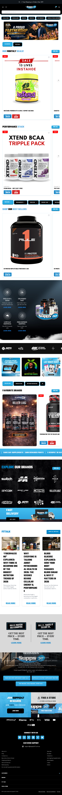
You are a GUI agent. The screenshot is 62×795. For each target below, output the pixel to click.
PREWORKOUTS (20, 202)
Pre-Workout (41, 18)
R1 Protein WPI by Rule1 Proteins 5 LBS (16, 269)
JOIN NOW (15, 711)
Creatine (32, 18)
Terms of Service (6, 762)
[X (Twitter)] (29, 737)
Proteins (7, 202)
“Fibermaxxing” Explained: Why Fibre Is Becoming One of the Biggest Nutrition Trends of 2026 (10, 568)
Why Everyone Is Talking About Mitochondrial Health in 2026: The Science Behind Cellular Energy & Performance (30, 572)
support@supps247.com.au (32, 746)
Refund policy (5, 764)
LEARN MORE (7, 307)
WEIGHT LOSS (45, 202)
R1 (42, 384)
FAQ (3, 753)
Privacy (58, 791)
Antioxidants (50, 760)
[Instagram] (24, 737)
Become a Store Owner (8, 758)
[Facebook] (19, 737)
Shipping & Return (6, 760)
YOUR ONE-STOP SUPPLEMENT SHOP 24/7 (17, 678)
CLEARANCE (7, 44)
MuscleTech (19, 384)
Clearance (49, 755)
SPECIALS (17, 44)
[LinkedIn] (33, 737)
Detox (48, 764)
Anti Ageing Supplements (53, 758)
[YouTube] (42, 737)
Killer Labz (8, 383)
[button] (30, 37)
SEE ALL (56, 468)
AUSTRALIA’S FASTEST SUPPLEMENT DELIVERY (45, 678)
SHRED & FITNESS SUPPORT (53, 18)
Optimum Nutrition (32, 384)
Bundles (49, 753)
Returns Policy (42, 791)
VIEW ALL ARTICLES (53, 532)
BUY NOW (13, 519)
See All (55, 51)
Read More (10, 603)
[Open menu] (3, 7)
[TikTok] (38, 737)
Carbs (48, 762)
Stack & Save (15, 18)
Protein (24, 18)
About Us (4, 751)
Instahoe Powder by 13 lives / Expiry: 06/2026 (19, 111)
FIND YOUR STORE (46, 711)
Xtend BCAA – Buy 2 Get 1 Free (13, 189)
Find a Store (6, 18)
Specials (49, 751)
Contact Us (4, 755)
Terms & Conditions (51, 791)
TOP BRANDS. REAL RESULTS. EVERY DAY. (31, 683)
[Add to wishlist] (48, 57)
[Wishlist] (6, 7)
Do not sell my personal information (11, 767)
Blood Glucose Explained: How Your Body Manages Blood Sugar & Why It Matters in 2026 (51, 568)
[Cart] (59, 7)
